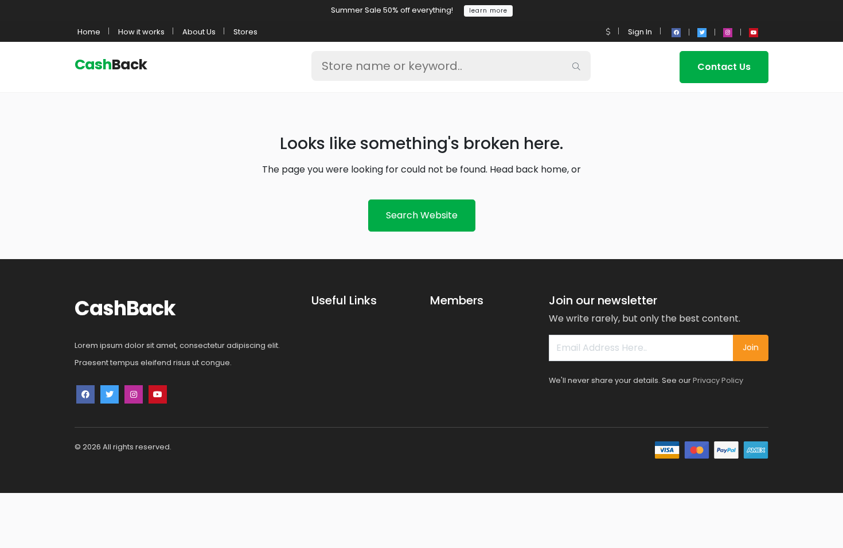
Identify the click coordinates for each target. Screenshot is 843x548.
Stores (245, 31)
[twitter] (702, 32)
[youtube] (753, 32)
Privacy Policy (718, 380)
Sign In (640, 31)
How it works (141, 31)
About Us (199, 31)
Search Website (422, 215)
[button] (608, 31)
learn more (488, 10)
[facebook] (676, 32)
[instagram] (727, 32)
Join (751, 347)
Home (88, 31)
